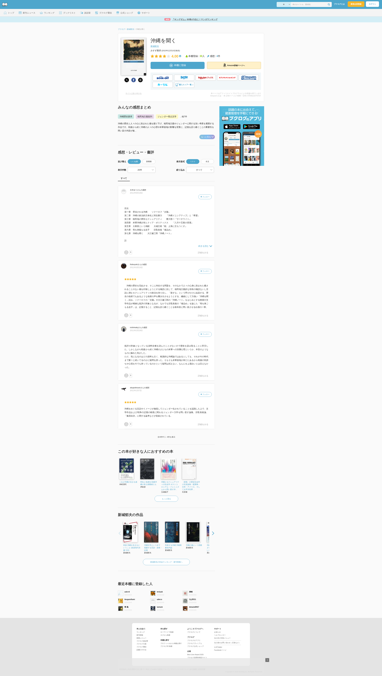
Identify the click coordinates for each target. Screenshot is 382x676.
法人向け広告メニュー (222, 638)
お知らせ (217, 632)
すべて (124, 178)
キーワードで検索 (167, 632)
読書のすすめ (141, 650)
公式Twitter (218, 647)
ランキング (141, 632)
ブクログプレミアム (194, 643)
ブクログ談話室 (142, 641)
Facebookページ (220, 650)
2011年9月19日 (136, 193)
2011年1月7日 (136, 390)
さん (135, 190)
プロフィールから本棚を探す (171, 643)
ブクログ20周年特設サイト (197, 657)
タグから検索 (165, 635)
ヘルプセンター (220, 635)
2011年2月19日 (136, 330)
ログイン (372, 4)
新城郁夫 (155, 46)
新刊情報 (140, 635)
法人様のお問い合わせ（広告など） (227, 643)
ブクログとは (339, 4)
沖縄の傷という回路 (194, 545)
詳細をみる (203, 252)
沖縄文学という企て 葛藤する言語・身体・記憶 (153, 547)
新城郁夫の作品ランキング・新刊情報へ (166, 562)
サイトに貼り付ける (133, 93)
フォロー (206, 197)
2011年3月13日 (136, 267)
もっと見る (206, 137)
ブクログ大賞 (141, 644)
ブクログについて (193, 632)
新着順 (149, 161)
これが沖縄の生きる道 (128, 482)
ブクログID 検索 (166, 646)
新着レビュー (141, 638)
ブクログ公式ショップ (195, 646)
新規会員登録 (356, 4)
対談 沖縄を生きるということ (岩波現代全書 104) (131, 547)
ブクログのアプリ (193, 640)
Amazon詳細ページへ (236, 65)
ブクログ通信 (141, 647)
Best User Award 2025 (195, 654)
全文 (207, 161)
